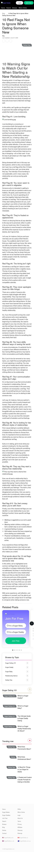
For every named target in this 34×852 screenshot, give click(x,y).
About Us (20, 818)
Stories (4, 830)
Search (8, 8)
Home (3, 8)
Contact (4, 833)
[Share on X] (7, 40)
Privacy (20, 824)
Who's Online (23, 8)
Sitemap (20, 833)
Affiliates (20, 827)
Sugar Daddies (6, 815)
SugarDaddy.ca (23, 837)
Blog (3, 13)
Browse (14, 8)
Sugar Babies (6, 812)
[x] (6, 845)
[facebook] (3, 845)
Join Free (15, 640)
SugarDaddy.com (8, 837)
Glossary (20, 830)
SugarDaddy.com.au (25, 841)
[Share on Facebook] (3, 40)
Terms (19, 821)
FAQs (19, 809)
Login (19, 3)
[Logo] (7, 3)
